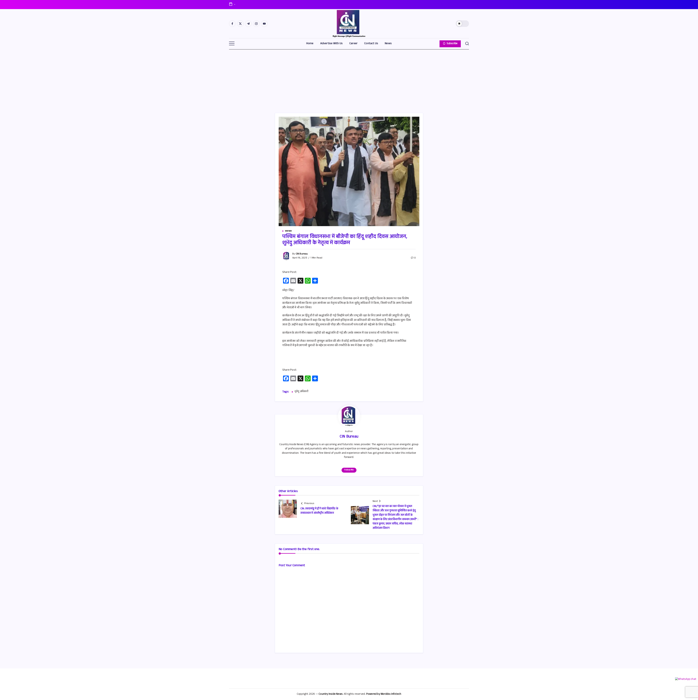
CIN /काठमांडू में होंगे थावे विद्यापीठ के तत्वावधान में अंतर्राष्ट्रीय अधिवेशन (319, 511)
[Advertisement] (349, 76)
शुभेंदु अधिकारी (301, 392)
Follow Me (349, 470)
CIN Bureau (302, 254)
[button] (462, 23)
